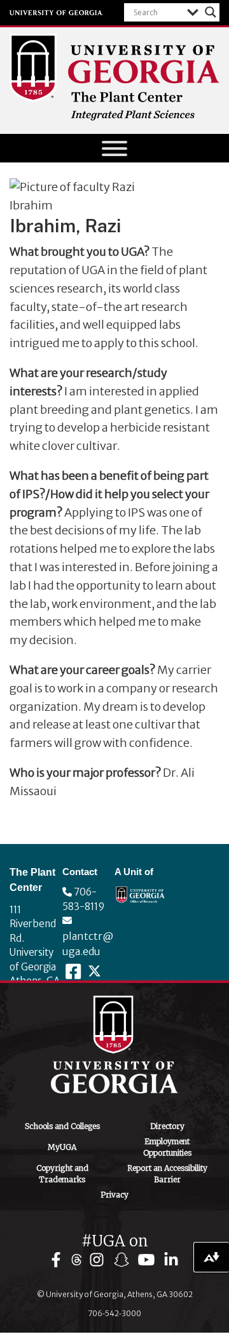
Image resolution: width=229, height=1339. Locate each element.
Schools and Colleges (62, 1126)
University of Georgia (57, 12)
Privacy (114, 1194)
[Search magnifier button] (210, 12)
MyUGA (62, 1147)
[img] (58, 1260)
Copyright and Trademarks (62, 1173)
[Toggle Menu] (114, 148)
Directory (167, 1126)
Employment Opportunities (167, 1147)
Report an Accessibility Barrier (167, 1173)
